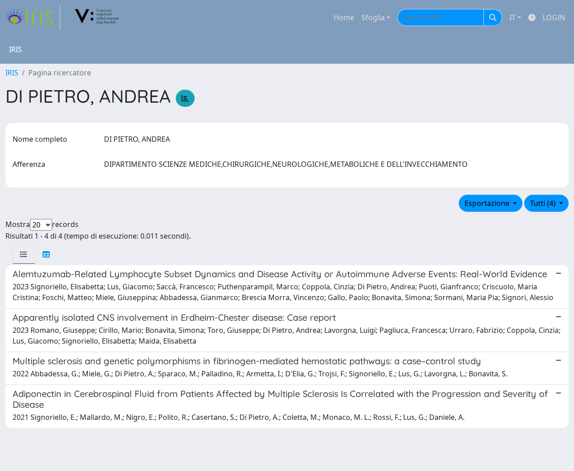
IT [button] (512, 17)
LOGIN (554, 17)
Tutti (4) (543, 203)
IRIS (11, 73)
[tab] (24, 254)
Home (344, 17)
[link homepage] (32, 17)
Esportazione (488, 203)
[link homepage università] (97, 17)
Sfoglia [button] (373, 17)
